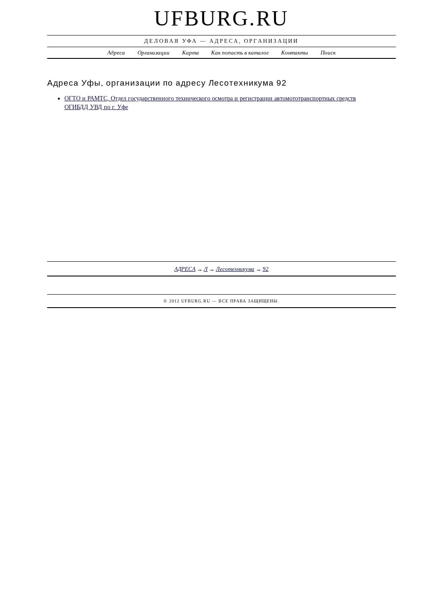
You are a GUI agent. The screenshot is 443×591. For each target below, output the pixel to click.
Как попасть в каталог (240, 52)
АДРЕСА (185, 269)
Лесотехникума (235, 269)
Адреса (116, 52)
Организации (154, 52)
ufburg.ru (221, 18)
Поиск (328, 52)
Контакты (294, 52)
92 (266, 269)
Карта (190, 52)
